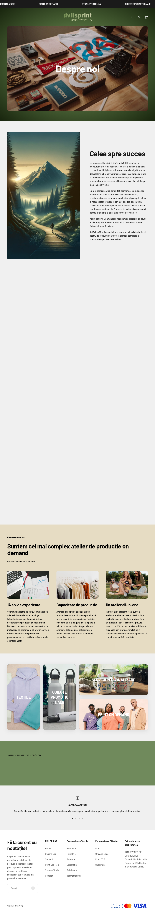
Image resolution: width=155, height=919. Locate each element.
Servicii (49, 859)
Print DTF (71, 848)
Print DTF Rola (52, 864)
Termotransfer (74, 875)
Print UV (99, 848)
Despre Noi (50, 853)
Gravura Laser (102, 853)
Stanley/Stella (52, 870)
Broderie (71, 859)
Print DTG (71, 853)
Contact (49, 875)
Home (48, 848)
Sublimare (72, 870)
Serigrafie (72, 864)
